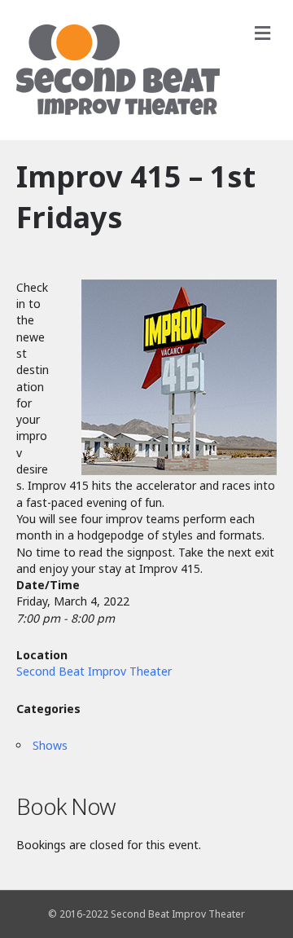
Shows (50, 745)
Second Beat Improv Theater (94, 671)
